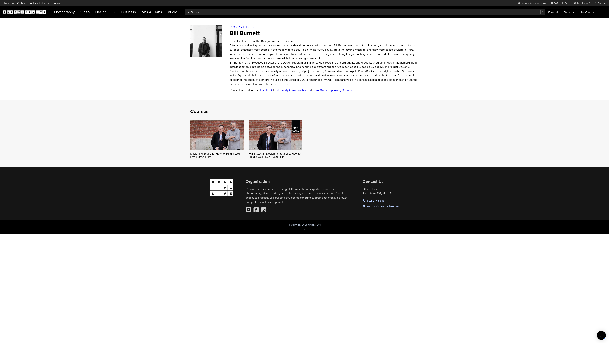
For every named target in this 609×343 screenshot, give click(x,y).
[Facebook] (256, 210)
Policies (304, 229)
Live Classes (587, 12)
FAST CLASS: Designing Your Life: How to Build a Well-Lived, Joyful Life (275, 155)
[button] (601, 335)
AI (114, 12)
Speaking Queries (340, 90)
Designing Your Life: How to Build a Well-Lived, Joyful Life (215, 155)
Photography (64, 12)
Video (85, 12)
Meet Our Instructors (243, 27)
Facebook (266, 90)
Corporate (553, 12)
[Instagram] (264, 210)
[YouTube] (248, 210)
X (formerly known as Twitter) (293, 90)
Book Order (320, 90)
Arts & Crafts (152, 12)
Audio (172, 12)
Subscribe (569, 12)
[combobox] (365, 12)
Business (128, 12)
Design (101, 12)
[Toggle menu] (603, 12)
